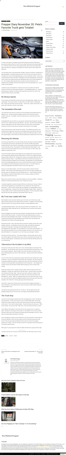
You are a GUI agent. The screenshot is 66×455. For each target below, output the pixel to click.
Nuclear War (48, 131)
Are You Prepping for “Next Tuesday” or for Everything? (18, 424)
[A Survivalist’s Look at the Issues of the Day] (22, 387)
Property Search (49, 53)
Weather (60, 146)
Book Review (48, 33)
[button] (63, 6)
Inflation (53, 128)
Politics (47, 41)
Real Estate (52, 137)
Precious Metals (49, 43)
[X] (5, 33)
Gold (52, 124)
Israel (60, 128)
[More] (14, 33)
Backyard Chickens (49, 115)
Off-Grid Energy (55, 131)
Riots (60, 137)
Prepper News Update (51, 47)
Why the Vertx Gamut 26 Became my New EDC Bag (17, 409)
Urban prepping (48, 146)
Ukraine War (58, 144)
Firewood (53, 122)
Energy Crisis (47, 122)
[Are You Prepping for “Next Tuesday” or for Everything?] (22, 416)
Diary (57, 120)
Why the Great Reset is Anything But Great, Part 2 (10, 352)
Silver (57, 139)
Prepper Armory (55, 133)
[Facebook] (2, 33)
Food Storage (47, 124)
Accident (6, 335)
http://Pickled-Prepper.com (15, 360)
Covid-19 (48, 120)
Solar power (48, 141)
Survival (15, 335)
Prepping (8, 21)
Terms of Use (37, 453)
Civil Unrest (54, 117)
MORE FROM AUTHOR (18, 380)
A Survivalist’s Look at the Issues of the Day (15, 395)
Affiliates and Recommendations (52, 453)
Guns (47, 126)
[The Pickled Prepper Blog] (36, 6)
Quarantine (47, 137)
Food (57, 122)
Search (46, 21)
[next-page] (2, 426)
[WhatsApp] (11, 33)
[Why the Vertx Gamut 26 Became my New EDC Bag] (22, 402)
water (56, 146)
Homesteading (49, 37)
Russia (46, 139)
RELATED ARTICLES (6, 380)
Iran (57, 128)
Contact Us (43, 453)
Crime (54, 120)
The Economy (50, 143)
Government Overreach (58, 124)
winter (46, 148)
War (52, 146)
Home (2, 19)
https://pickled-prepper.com (43, 446)
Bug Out (46, 117)
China (50, 117)
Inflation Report (49, 39)
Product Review (49, 51)
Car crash (11, 335)
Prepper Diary (7, 19)
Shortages (52, 139)
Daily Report (48, 35)
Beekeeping (48, 31)
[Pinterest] (8, 33)
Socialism (60, 139)
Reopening (57, 137)
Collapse (60, 117)
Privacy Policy (31, 453)
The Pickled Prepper (6, 30)
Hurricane (47, 128)
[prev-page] (1, 426)
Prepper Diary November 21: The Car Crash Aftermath (33, 352)
